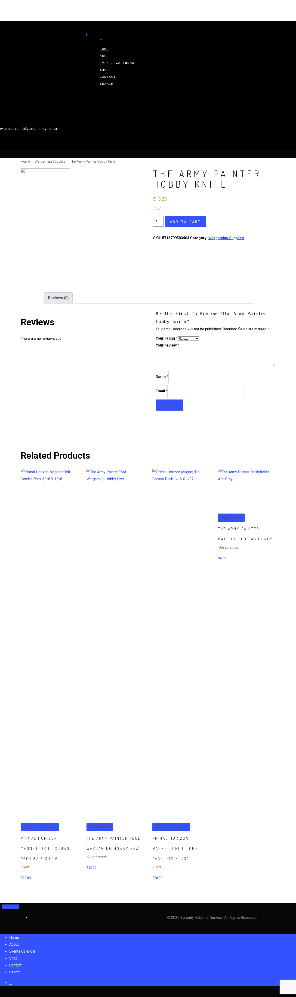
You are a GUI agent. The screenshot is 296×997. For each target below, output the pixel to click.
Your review (167, 345)
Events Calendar (117, 63)
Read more (99, 827)
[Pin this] (17, 906)
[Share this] (4, 906)
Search (107, 83)
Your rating (167, 338)
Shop (13, 958)
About (14, 944)
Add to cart (185, 221)
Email (161, 391)
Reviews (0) (58, 298)
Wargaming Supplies (50, 161)
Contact (15, 965)
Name (162, 377)
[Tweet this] (7, 906)
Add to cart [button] (40, 827)
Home (25, 161)
